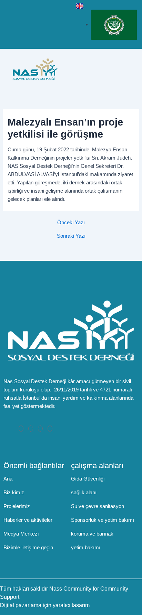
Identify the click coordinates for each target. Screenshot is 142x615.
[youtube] (64, 20)
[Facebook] (21, 428)
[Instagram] (50, 428)
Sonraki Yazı (71, 236)
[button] (131, 68)
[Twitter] (30, 428)
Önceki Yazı (71, 222)
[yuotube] (40, 428)
